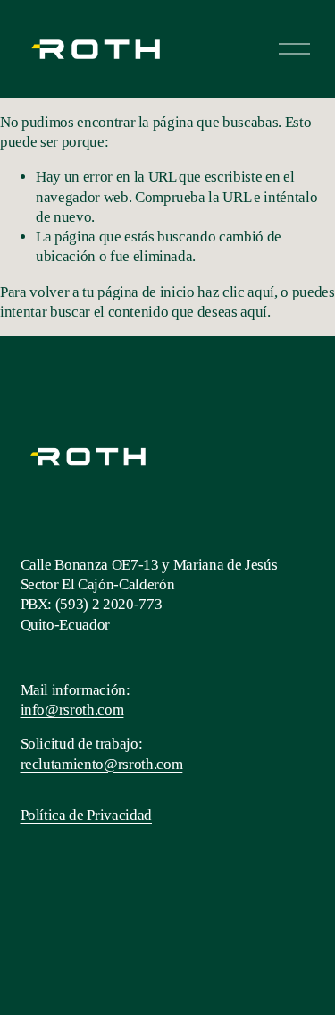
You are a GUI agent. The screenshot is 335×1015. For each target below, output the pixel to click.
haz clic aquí (235, 291)
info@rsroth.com (72, 709)
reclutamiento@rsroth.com (102, 764)
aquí (253, 311)
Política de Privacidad (87, 815)
